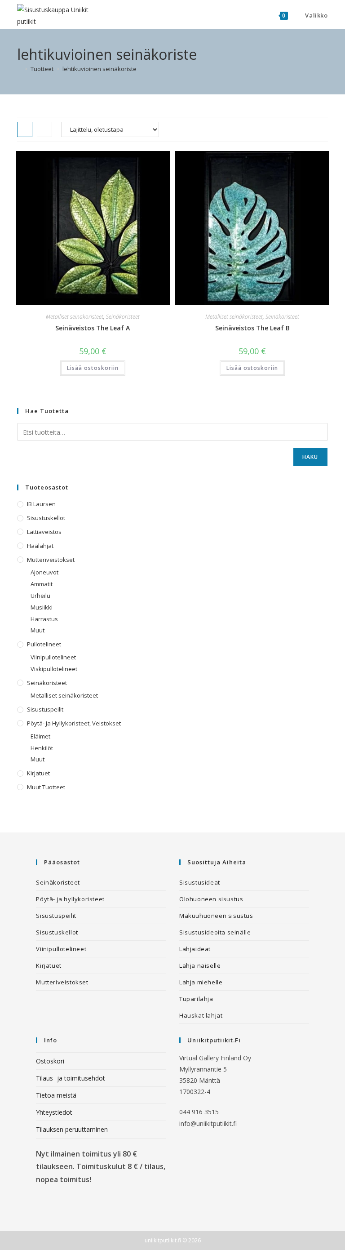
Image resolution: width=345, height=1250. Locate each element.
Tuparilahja (196, 999)
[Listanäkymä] (44, 129)
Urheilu (40, 596)
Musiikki (42, 607)
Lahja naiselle (200, 965)
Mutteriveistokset (51, 560)
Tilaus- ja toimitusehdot (70, 1078)
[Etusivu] (19, 69)
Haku (310, 457)
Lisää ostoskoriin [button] (93, 368)
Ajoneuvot (44, 572)
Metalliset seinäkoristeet (74, 316)
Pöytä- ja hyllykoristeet (70, 899)
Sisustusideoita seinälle (215, 932)
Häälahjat (40, 546)
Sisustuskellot (46, 518)
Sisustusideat (199, 882)
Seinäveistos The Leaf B (252, 328)
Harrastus (44, 619)
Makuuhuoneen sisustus (216, 916)
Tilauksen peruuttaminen (72, 1129)
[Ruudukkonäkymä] (24, 129)
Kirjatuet (38, 773)
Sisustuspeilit (45, 709)
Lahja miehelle (200, 982)
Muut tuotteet (46, 787)
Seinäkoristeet (123, 316)
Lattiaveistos (44, 532)
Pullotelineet (44, 644)
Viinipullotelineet (53, 657)
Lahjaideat (195, 949)
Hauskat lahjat (200, 1015)
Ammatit (42, 584)
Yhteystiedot (54, 1112)
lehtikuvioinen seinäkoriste (99, 69)
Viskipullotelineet (54, 669)
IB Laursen (41, 504)
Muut (37, 630)
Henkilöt (42, 748)
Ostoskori (50, 1061)
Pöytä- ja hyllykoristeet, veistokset (74, 723)
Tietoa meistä (56, 1095)
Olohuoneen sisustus (211, 899)
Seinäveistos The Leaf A (92, 328)
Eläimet (40, 736)
